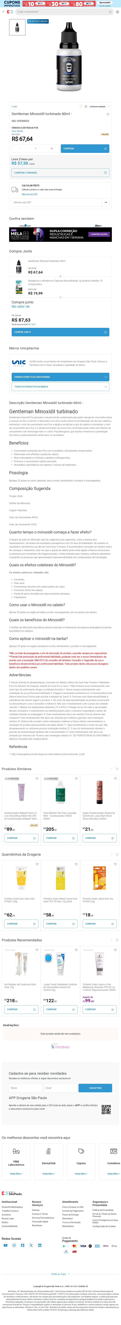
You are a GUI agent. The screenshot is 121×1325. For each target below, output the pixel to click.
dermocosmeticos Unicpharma (32, 377)
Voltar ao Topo (59, 1274)
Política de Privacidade (103, 1210)
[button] (17, 27)
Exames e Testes (40, 1214)
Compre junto (22, 332)
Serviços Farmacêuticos (43, 1218)
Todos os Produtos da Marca (31, 387)
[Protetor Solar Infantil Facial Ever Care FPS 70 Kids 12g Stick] (60, 878)
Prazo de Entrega (70, 1215)
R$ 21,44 (32, 289)
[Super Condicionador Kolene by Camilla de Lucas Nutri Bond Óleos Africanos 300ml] (100, 792)
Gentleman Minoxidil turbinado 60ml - (47, 261)
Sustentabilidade (10, 1226)
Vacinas (35, 1210)
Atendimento (70, 1201)
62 (9, 914)
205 (50, 829)
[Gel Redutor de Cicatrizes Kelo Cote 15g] (21, 964)
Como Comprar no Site (73, 1207)
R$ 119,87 (9, 825)
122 (50, 1000)
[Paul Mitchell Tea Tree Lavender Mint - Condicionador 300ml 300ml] (60, 792)
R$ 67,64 (35, 272)
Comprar (69, 148)
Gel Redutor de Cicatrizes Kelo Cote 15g (20, 986)
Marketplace (68, 1226)
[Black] (58, 3)
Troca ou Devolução (71, 1222)
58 (48, 914)
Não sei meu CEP (30, 194)
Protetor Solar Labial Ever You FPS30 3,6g (98, 900)
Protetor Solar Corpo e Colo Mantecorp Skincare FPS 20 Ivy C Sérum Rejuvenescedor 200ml (99, 987)
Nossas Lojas (8, 1218)
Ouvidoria (6, 1215)
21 (88, 829)
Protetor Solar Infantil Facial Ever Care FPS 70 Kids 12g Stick (60, 900)
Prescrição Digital (40, 1221)
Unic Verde (17, 131)
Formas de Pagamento (73, 1211)
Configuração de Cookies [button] (104, 1226)
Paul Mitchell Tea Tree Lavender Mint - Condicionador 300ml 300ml (59, 816)
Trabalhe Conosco (10, 1211)
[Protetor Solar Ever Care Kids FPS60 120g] (21, 878)
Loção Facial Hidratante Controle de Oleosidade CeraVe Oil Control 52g (60, 987)
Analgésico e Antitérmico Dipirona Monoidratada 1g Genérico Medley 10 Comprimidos (65, 282)
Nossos (37, 1203)
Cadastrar (95, 1088)
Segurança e (100, 1203)
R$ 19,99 (35, 293)
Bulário (5, 1222)
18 (88, 914)
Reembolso (67, 1218)
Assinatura (37, 1225)
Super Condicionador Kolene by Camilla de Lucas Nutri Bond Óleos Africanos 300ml (99, 816)
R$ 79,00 (32, 268)
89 (9, 829)
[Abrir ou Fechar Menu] (3, 11)
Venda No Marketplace (12, 1207)
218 (11, 1000)
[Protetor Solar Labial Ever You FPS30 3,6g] (100, 878)
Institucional (9, 1201)
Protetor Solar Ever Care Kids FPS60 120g (19, 900)
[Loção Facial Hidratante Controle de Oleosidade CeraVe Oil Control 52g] (60, 964)
